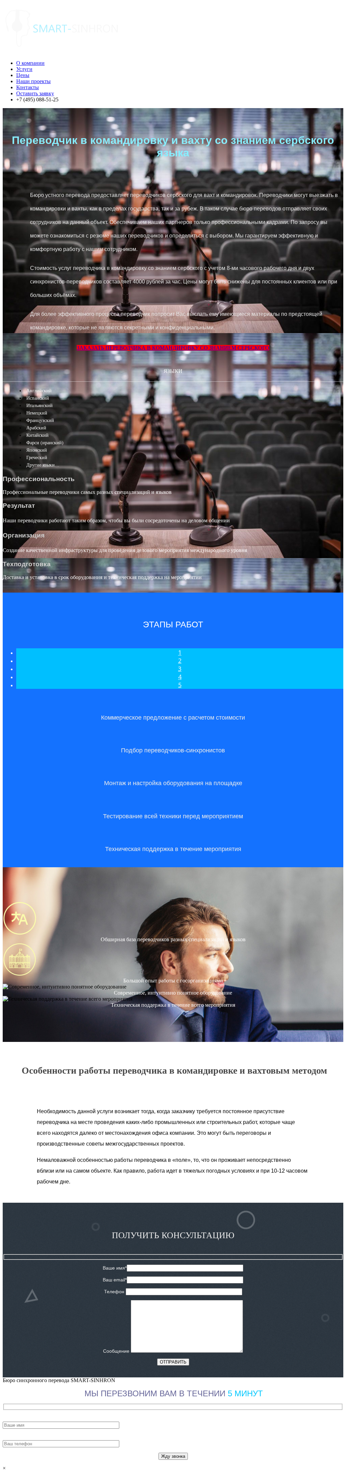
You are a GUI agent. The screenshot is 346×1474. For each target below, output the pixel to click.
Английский (39, 390)
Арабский (36, 427)
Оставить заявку (35, 93)
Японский (36, 450)
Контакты (27, 87)
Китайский (37, 435)
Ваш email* (115, 1279)
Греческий (36, 457)
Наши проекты (33, 81)
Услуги (24, 69)
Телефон (115, 1291)
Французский (40, 420)
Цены (22, 75)
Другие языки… (42, 465)
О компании (30, 63)
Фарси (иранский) (45, 442)
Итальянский (39, 405)
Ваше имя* (115, 1268)
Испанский (37, 398)
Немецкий (36, 413)
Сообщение (117, 1351)
